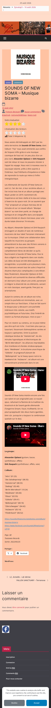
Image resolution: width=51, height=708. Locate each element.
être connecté (18, 607)
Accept (36, 703)
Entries (10, 668)
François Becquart (13, 111)
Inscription (10, 657)
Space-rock (32, 115)
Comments (12, 673)
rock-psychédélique (19, 115)
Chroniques (18, 82)
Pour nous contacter (14, 679)
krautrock (6, 115)
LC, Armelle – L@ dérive (20, 577)
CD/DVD (8, 82)
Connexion (10, 662)
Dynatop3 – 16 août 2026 (25, 7)
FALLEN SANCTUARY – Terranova (30, 580)
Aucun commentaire (32, 111)
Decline (14, 703)
